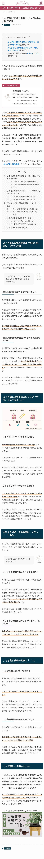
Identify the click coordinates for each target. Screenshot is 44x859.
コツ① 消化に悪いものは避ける (22, 221)
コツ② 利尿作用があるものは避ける (23, 224)
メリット (30, 53)
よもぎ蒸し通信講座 (11, 164)
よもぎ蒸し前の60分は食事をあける (23, 196)
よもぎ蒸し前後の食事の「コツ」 (20, 218)
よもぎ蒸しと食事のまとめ (17, 227)
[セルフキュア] (22, 3)
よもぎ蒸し (7, 24)
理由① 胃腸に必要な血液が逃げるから (24, 181)
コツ (37, 53)
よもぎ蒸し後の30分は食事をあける (23, 199)
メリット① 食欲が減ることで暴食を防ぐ (25, 209)
